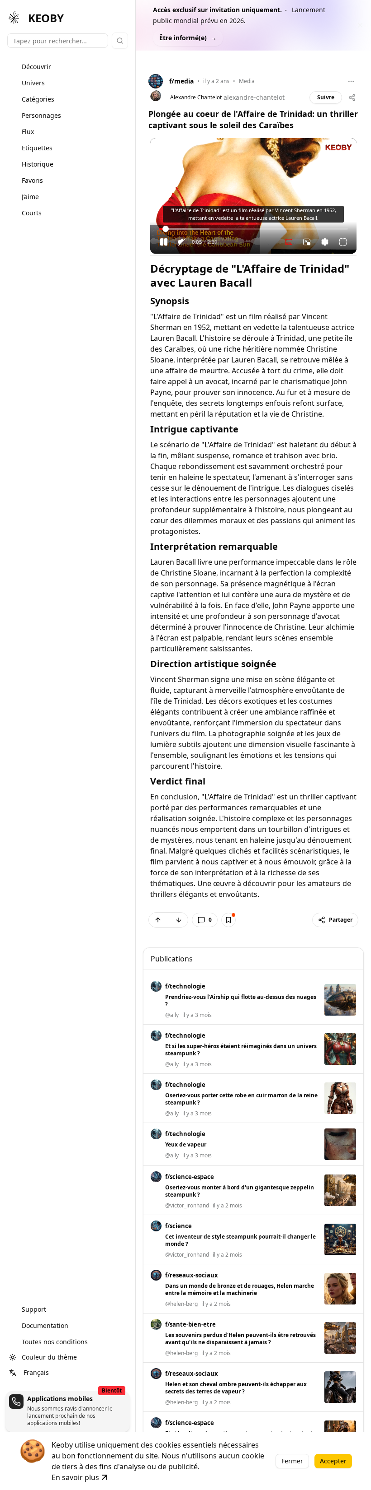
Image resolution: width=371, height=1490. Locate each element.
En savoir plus (75, 1477)
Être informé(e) (188, 37)
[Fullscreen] (343, 242)
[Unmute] (182, 242)
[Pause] (164, 242)
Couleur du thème (49, 1357)
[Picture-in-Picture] (307, 242)
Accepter (333, 1461)
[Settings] (325, 242)
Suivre (325, 97)
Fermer (292, 1461)
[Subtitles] (289, 242)
